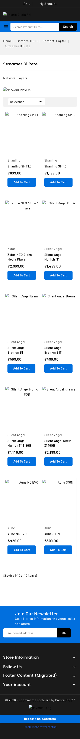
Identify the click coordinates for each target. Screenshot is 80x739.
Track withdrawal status (40, 727)
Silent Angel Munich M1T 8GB (19, 443)
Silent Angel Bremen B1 (16, 350)
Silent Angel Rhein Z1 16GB (58, 443)
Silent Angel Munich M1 (53, 257)
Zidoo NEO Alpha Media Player (19, 257)
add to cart (21, 182)
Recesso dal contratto (40, 719)
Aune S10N (52, 534)
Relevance (26, 101)
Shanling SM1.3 (55, 166)
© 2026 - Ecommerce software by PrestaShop (40, 700)
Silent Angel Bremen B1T (53, 350)
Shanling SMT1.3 (19, 166)
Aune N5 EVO (17, 534)
